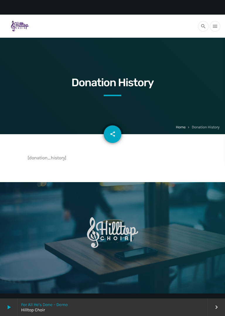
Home (180, 127)
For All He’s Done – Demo (44, 304)
